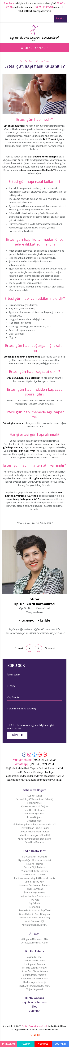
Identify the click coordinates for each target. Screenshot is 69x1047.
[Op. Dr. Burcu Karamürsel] (34, 33)
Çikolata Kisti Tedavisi (34, 875)
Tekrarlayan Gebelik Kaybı (35, 828)
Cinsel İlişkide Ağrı (34, 882)
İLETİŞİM (45, 620)
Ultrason (34, 934)
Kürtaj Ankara (34, 998)
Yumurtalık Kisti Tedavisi (34, 871)
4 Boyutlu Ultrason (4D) (34, 939)
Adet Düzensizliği (34, 921)
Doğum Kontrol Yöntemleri (35, 896)
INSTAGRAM (8, 1043)
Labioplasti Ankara (34, 964)
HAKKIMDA (27, 620)
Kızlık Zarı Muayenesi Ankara (34, 986)
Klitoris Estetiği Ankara (34, 968)
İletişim (60, 19)
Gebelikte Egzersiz (34, 814)
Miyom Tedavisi (34, 864)
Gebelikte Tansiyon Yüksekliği (34, 835)
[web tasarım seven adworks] (34, 1035)
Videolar (34, 1011)
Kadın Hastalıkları (34, 851)
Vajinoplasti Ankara (34, 961)
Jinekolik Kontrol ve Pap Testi (35, 911)
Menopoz (34, 907)
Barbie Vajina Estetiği (34, 982)
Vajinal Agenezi (34, 989)
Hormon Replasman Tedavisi (34, 885)
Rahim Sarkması (34, 889)
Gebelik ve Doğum (34, 790)
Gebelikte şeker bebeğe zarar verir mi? (34, 825)
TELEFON (25, 1043)
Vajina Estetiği (34, 957)
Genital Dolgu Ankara (34, 975)
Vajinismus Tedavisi (34, 1002)
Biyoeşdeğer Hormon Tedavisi (34, 860)
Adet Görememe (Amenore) (34, 918)
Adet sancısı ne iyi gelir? (34, 925)
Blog (34, 1007)
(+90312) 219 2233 (42, 7)
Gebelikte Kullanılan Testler (34, 832)
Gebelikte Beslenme (34, 810)
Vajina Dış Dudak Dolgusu (34, 979)
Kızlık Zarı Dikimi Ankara (35, 971)
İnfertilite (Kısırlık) (34, 893)
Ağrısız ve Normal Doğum (34, 807)
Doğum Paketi (34, 803)
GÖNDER (17, 735)
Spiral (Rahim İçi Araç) (34, 857)
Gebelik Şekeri (34, 821)
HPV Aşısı (34, 900)
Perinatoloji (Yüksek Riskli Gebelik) (34, 799)
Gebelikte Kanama (34, 842)
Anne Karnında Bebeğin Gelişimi (34, 839)
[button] (34, 48)
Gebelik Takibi (34, 796)
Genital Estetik (34, 952)
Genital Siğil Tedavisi (34, 867)
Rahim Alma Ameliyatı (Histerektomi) (34, 878)
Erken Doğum (34, 817)
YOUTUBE (43, 1043)
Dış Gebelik (34, 903)
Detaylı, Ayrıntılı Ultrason (34, 943)
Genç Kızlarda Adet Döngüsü (34, 914)
